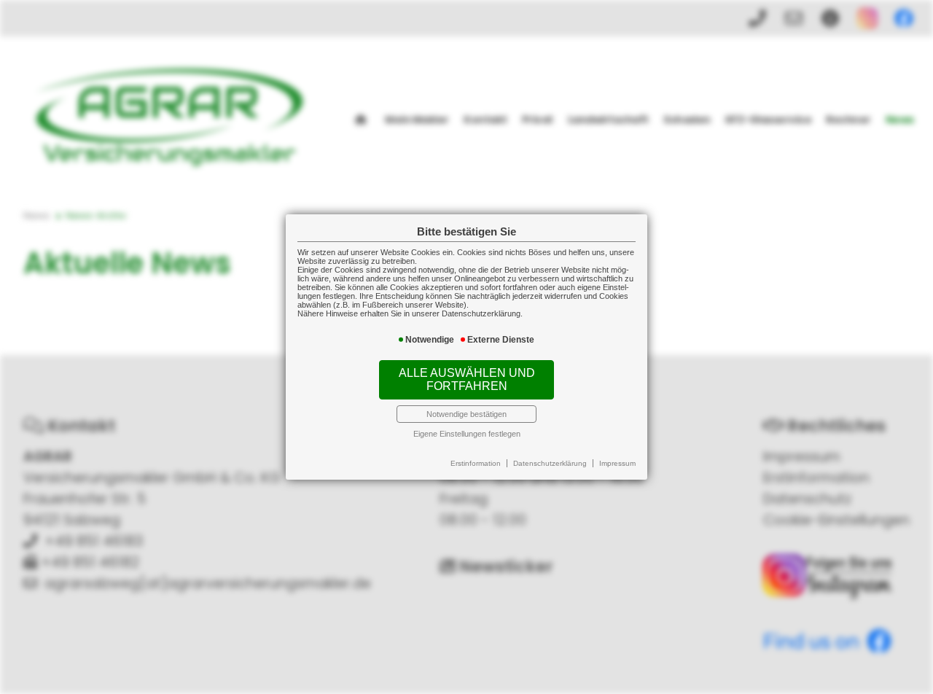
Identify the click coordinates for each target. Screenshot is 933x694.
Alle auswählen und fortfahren (467, 379)
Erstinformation (475, 463)
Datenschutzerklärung (550, 463)
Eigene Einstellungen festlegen (466, 433)
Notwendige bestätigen (466, 414)
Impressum (617, 463)
